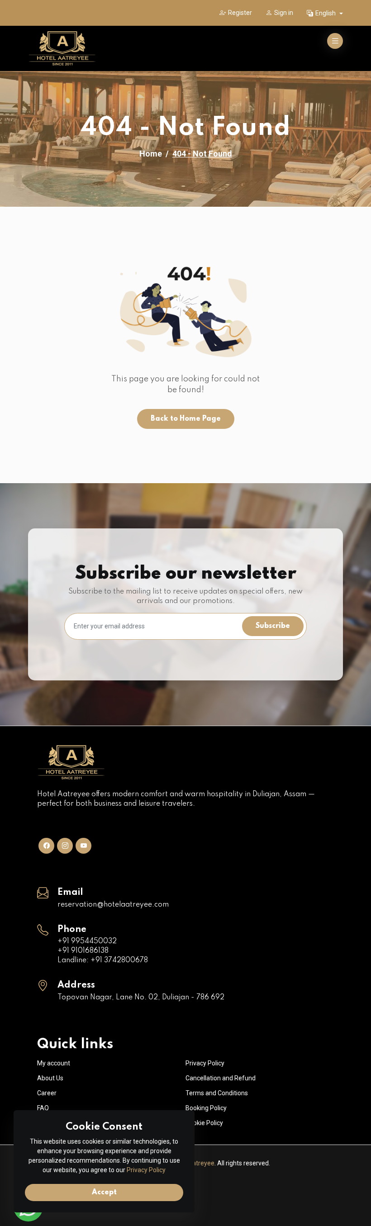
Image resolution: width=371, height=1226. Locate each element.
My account (53, 1063)
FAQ (43, 1108)
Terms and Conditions (217, 1093)
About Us (50, 1078)
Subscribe (273, 626)
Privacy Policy (205, 1063)
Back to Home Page (186, 419)
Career (47, 1093)
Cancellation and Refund (221, 1078)
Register (240, 13)
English (326, 13)
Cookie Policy (204, 1122)
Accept (104, 1192)
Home (150, 153)
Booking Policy (206, 1108)
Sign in (283, 13)
